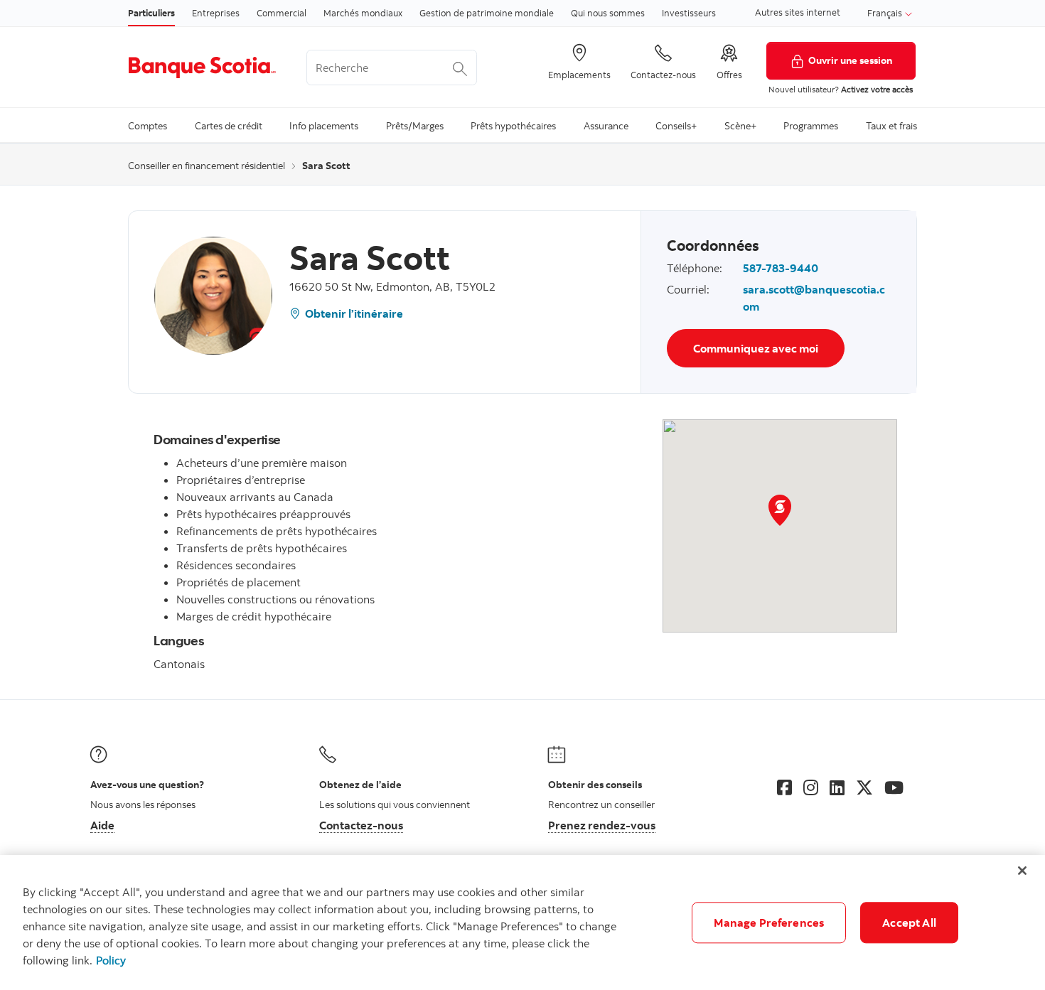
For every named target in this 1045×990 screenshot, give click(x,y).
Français (885, 12)
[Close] (1022, 870)
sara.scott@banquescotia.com (814, 297)
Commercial (281, 12)
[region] (522, 922)
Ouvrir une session (850, 60)
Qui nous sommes (608, 12)
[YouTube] (894, 787)
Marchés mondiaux (362, 12)
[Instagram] (810, 787)
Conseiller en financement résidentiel (206, 165)
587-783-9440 (780, 268)
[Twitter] (864, 787)
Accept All (909, 922)
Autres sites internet (797, 12)
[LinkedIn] (837, 787)
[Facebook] (784, 787)
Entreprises (216, 12)
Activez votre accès (877, 89)
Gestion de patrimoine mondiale (486, 12)
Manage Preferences (769, 922)
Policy (111, 960)
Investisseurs (689, 12)
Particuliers (151, 12)
